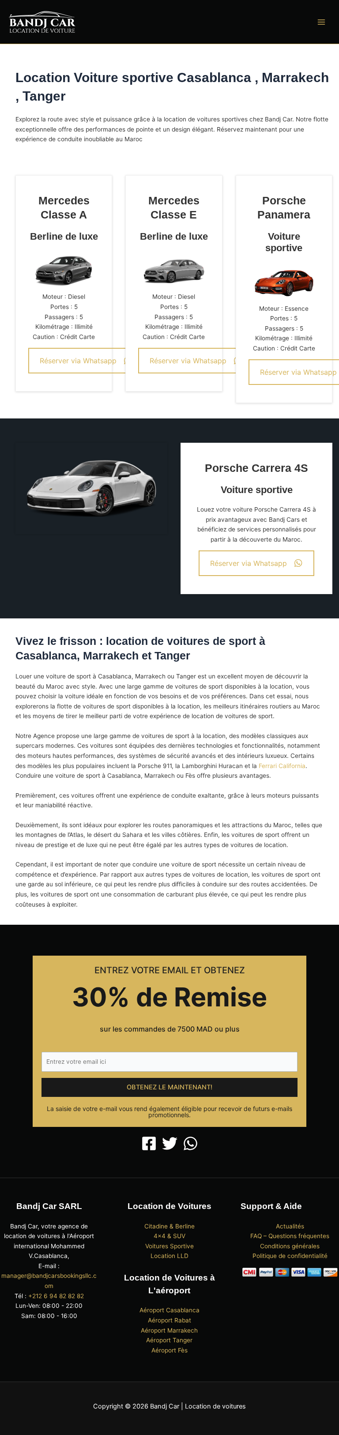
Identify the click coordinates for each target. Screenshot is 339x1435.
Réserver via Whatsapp (78, 360)
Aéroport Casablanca (169, 1310)
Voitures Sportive (169, 1246)
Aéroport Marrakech (169, 1330)
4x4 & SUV (169, 1235)
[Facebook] (149, 1143)
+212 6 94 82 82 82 (56, 1295)
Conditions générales (290, 1246)
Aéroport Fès (169, 1350)
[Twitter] (169, 1143)
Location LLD (169, 1255)
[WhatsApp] (190, 1143)
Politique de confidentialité (290, 1255)
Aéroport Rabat (169, 1320)
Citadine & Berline (169, 1226)
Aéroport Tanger (169, 1340)
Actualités (290, 1226)
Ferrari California (282, 765)
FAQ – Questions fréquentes (289, 1235)
